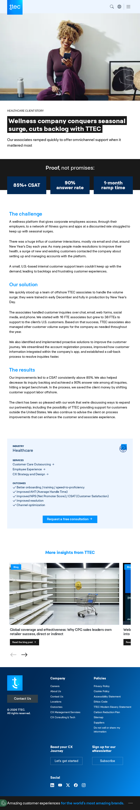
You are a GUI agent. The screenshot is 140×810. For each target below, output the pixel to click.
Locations (55, 701)
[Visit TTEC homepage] (15, 683)
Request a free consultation (68, 519)
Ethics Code (101, 701)
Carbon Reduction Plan (107, 712)
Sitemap (98, 717)
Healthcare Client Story (25, 111)
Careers (55, 686)
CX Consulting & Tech (62, 717)
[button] (24, 655)
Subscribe (107, 761)
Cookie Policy (101, 691)
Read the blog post (22, 642)
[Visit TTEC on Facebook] (76, 785)
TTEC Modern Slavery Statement (112, 707)
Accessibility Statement (107, 696)
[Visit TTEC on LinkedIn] (52, 785)
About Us (55, 691)
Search (112, 7)
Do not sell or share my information (107, 729)
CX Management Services (65, 712)
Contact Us (22, 698)
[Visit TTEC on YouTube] (60, 785)
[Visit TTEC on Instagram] (84, 785)
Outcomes (56, 707)
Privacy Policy (102, 686)
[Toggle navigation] (128, 7)
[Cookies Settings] (3, 803)
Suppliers (99, 722)
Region (119, 7)
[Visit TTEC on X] (68, 785)
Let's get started (66, 761)
